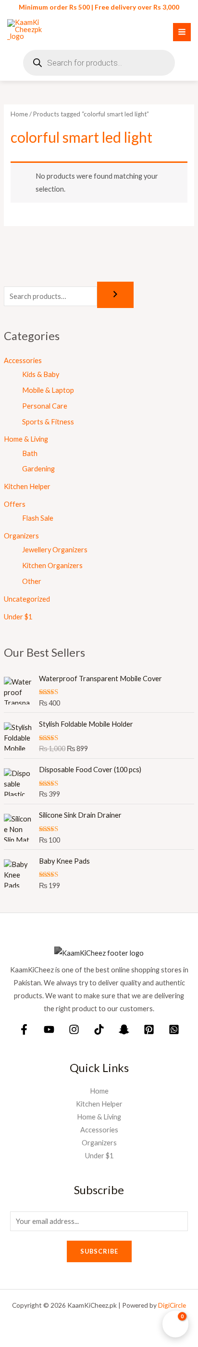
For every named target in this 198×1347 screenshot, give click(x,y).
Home (19, 114)
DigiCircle (172, 1305)
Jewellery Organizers (54, 550)
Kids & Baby (40, 374)
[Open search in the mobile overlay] (99, 62)
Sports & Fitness (48, 422)
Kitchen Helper (27, 486)
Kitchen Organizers (52, 565)
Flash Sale (37, 518)
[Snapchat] (124, 1029)
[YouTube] (49, 1029)
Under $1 (18, 617)
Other (31, 581)
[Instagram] (74, 1029)
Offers (14, 504)
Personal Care (44, 406)
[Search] (115, 295)
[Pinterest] (149, 1029)
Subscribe (99, 1251)
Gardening (38, 469)
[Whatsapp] (174, 1029)
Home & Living (26, 439)
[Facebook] (24, 1029)
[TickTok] (99, 1029)
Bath (29, 453)
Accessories (23, 360)
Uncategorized (27, 599)
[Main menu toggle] (182, 32)
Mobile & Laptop (48, 390)
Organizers (21, 536)
